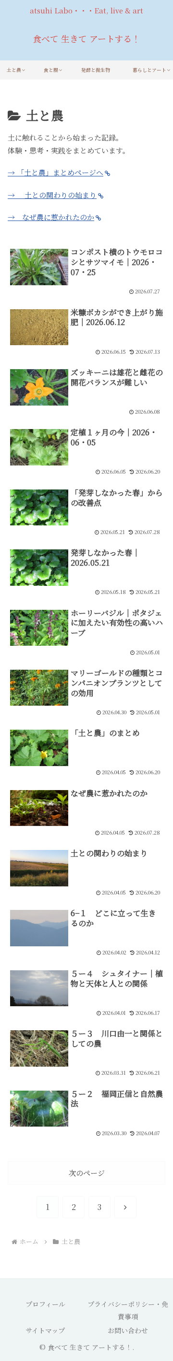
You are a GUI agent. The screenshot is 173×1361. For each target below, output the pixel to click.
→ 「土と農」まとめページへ (55, 172)
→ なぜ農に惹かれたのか (51, 217)
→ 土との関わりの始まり (52, 195)
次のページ (87, 1173)
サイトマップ (45, 1330)
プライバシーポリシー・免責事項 (127, 1310)
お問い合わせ (128, 1330)
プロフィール (45, 1304)
